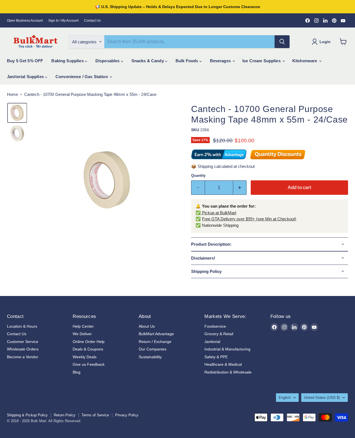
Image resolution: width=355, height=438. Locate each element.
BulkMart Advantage (156, 334)
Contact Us (92, 21)
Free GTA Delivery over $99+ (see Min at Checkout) (249, 218)
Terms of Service (95, 415)
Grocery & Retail (218, 334)
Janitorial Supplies (26, 76)
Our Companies (152, 349)
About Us (147, 326)
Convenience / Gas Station (82, 76)
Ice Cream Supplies (262, 60)
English (285, 397)
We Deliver (82, 334)
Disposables (108, 60)
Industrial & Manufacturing (227, 349)
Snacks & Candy (148, 60)
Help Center (83, 326)
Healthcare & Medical (223, 364)
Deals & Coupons (88, 349)
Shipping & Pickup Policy (27, 415)
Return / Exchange (155, 341)
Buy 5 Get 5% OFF (25, 60)
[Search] (282, 41)
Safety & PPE (216, 357)
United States (322, 397)
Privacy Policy (126, 415)
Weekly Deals (85, 357)
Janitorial (212, 341)
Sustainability (150, 357)
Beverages (221, 60)
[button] (17, 112)
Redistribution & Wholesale (228, 372)
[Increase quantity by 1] (240, 187)
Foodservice (215, 326)
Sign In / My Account (63, 21)
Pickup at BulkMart (218, 212)
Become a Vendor (22, 357)
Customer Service (22, 341)
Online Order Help (89, 341)
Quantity (198, 175)
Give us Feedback (89, 364)
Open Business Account (25, 21)
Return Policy (64, 415)
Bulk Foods (187, 60)
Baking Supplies (68, 60)
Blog (76, 372)
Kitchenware (305, 60)
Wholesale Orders (23, 349)
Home (12, 94)
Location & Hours (22, 326)
